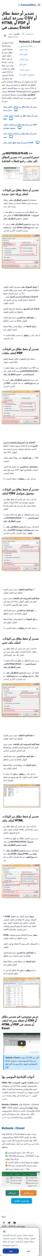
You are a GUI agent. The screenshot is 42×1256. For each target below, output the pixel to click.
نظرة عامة (23, 54)
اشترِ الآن (22, 64)
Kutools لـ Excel (15, 91)
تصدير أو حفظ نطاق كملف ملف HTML (18, 142)
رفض (28, 1251)
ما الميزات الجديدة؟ (27, 74)
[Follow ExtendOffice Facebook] (4, 1222)
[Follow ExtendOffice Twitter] (9, 1222)
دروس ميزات (24, 69)
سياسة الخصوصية (9, 1245)
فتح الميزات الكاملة (21, 1201)
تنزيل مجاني (24, 59)
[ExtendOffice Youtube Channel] (14, 1222)
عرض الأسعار (28, 1193)
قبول (11, 1251)
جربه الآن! (12, 1193)
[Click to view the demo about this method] (15, 110)
